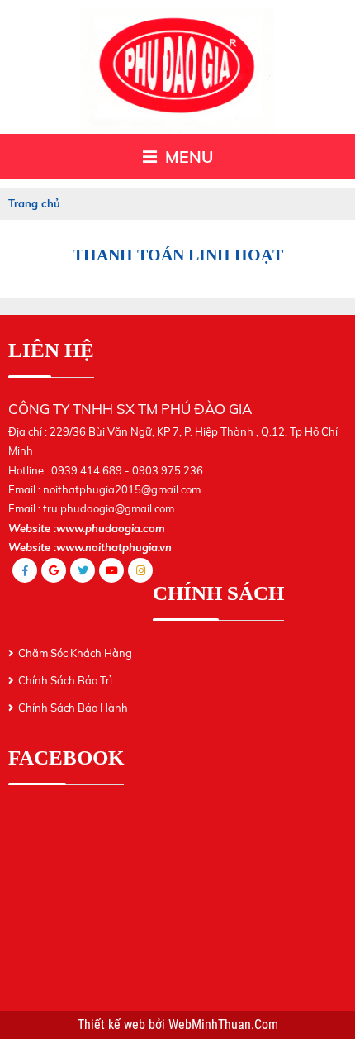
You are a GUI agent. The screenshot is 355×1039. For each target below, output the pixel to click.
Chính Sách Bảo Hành (73, 707)
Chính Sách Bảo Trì (65, 680)
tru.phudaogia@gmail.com (108, 508)
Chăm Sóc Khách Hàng (75, 653)
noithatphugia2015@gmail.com (122, 489)
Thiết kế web (113, 1025)
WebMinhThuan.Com (223, 1025)
